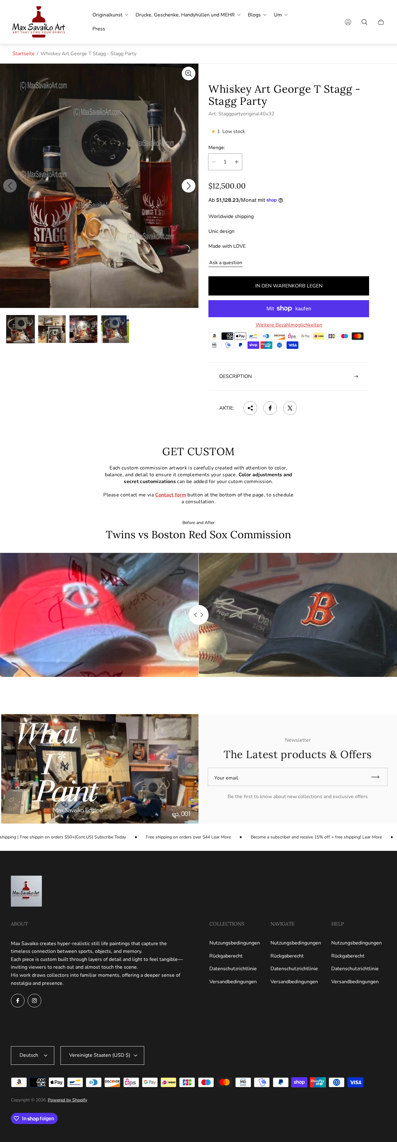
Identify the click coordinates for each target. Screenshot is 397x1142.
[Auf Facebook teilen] (270, 408)
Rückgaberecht (226, 956)
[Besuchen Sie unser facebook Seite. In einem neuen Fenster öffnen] (18, 1000)
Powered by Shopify (67, 1100)
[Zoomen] (188, 73)
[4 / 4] (115, 329)
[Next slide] (188, 186)
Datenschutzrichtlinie (233, 968)
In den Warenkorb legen (289, 285)
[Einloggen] (348, 22)
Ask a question (225, 262)
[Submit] (378, 776)
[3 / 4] (83, 329)
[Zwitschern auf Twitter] (290, 408)
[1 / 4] (20, 329)
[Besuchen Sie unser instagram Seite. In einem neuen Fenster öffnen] (34, 1000)
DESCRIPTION (235, 376)
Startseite (23, 53)
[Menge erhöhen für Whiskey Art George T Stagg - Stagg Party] (236, 162)
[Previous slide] (10, 186)
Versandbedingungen (233, 981)
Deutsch (29, 1055)
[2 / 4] (52, 329)
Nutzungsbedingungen (234, 943)
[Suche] (364, 22)
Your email (226, 778)
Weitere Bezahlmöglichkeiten (289, 325)
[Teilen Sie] (250, 408)
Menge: (216, 147)
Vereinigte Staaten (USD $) (99, 1055)
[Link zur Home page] (26, 892)
